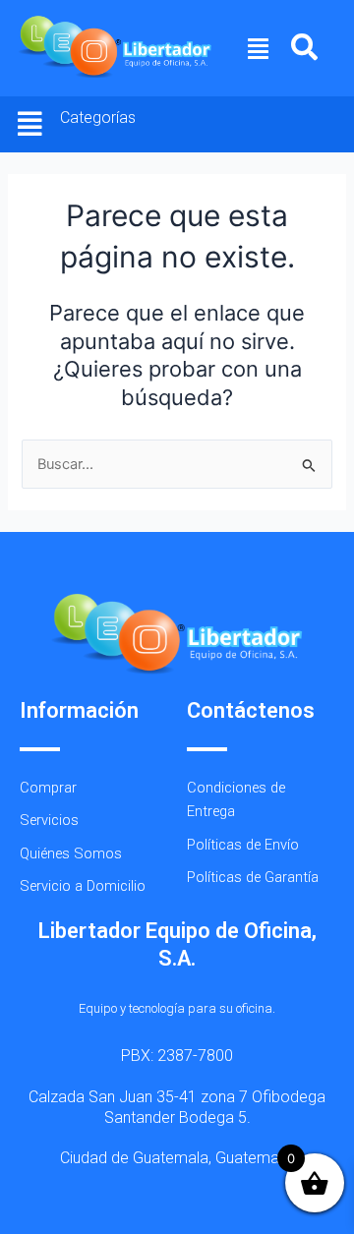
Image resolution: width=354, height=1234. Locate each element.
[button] (258, 48)
